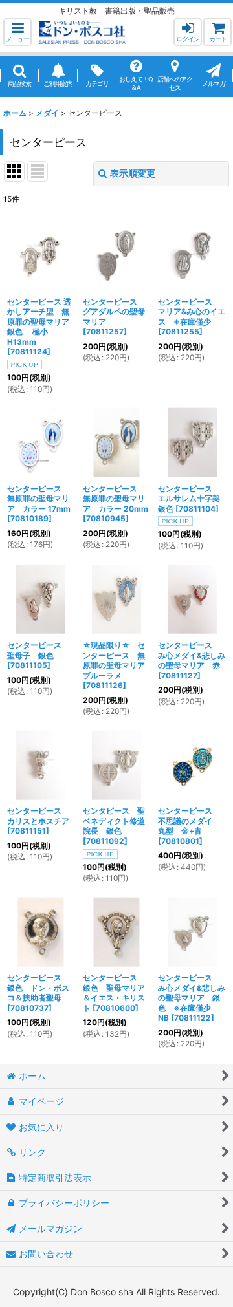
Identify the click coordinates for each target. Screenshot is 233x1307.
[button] (17, 32)
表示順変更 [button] (132, 172)
